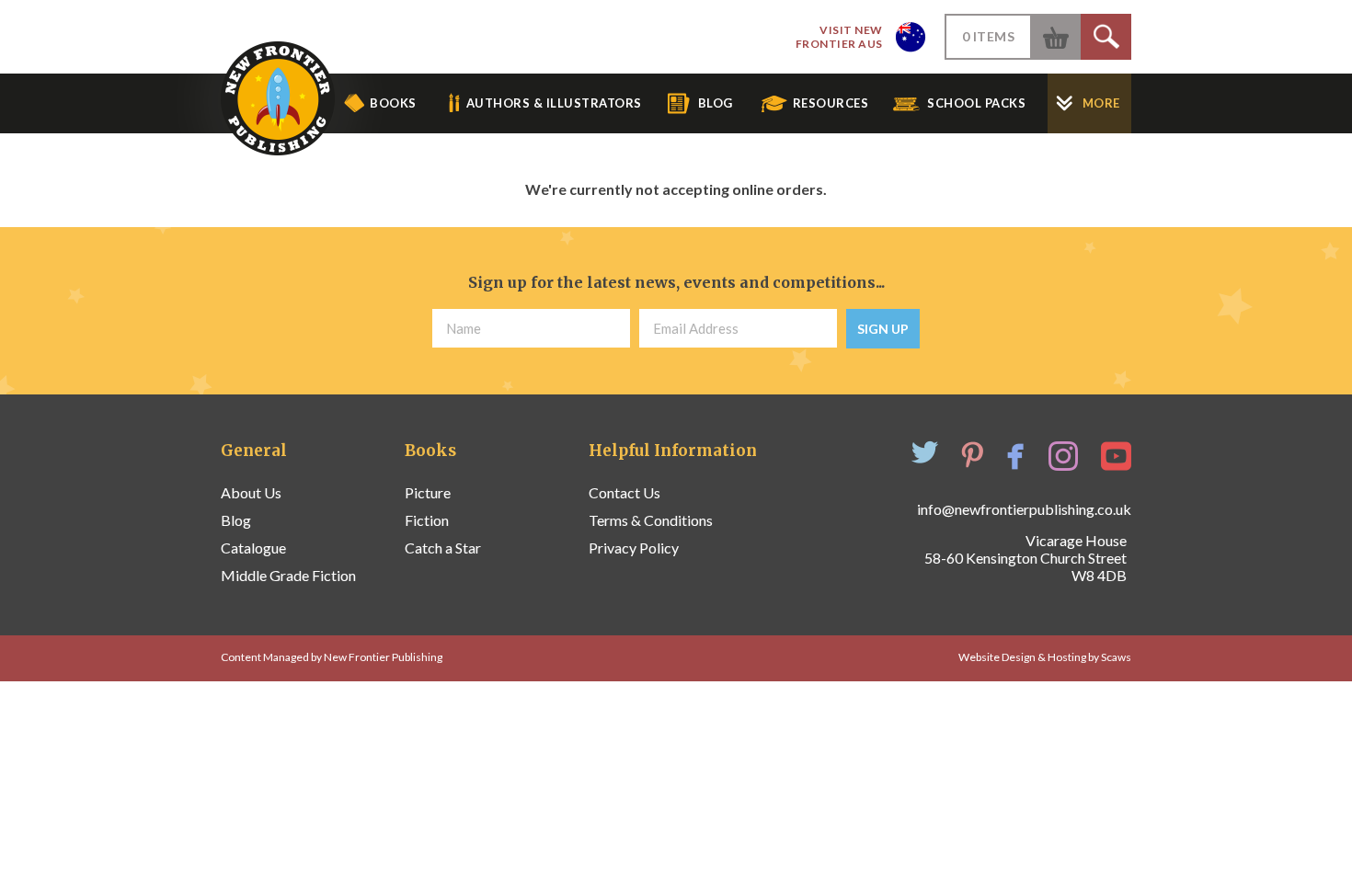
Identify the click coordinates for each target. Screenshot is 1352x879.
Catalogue (253, 547)
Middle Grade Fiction (288, 575)
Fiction (427, 520)
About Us (251, 492)
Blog (236, 520)
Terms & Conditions (651, 520)
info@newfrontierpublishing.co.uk (1024, 509)
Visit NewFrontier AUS (839, 37)
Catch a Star (443, 547)
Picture (428, 492)
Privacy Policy (634, 547)
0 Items (988, 36)
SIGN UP (883, 329)
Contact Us (624, 492)
